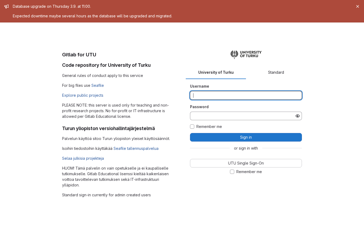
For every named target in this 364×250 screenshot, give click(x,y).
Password (199, 106)
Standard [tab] (276, 72)
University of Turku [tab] (216, 72)
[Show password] (297, 116)
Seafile (97, 85)
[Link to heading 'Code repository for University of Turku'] (153, 65)
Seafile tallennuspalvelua (136, 148)
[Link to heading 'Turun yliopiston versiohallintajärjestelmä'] (157, 128)
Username (199, 86)
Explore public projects (82, 95)
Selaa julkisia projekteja (83, 158)
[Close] (357, 6)
